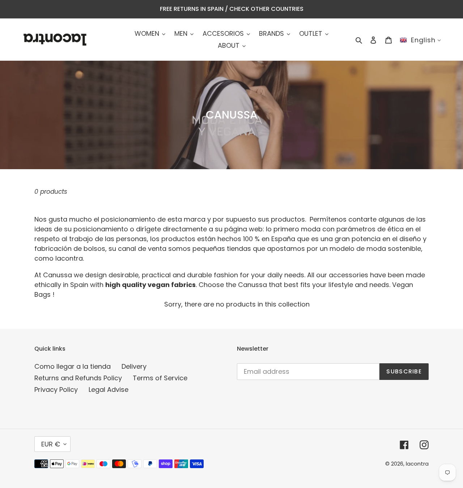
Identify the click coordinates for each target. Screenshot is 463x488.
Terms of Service (160, 377)
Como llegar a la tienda (72, 366)
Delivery (134, 366)
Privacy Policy (56, 389)
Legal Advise (108, 389)
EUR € (50, 444)
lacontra (417, 463)
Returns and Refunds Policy (78, 377)
